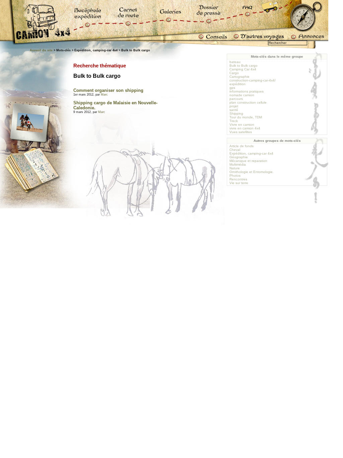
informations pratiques (246, 91)
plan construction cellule (248, 102)
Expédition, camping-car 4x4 (251, 153)
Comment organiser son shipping (108, 90)
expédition (237, 84)
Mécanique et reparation (248, 161)
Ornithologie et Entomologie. (251, 172)
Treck (233, 121)
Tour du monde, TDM (245, 117)
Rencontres (238, 179)
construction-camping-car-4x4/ (252, 80)
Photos (235, 175)
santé (233, 110)
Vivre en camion (241, 124)
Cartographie (239, 76)
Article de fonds (241, 146)
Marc (104, 94)
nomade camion (241, 95)
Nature (234, 168)
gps (232, 88)
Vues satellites (240, 132)
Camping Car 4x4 (242, 69)
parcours (236, 99)
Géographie (238, 157)
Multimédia (237, 164)
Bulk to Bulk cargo (243, 65)
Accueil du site (41, 50)
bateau (235, 62)
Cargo (234, 73)
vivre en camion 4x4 (244, 128)
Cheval (234, 150)
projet (233, 106)
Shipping (236, 113)
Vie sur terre (238, 183)
